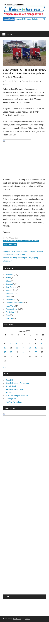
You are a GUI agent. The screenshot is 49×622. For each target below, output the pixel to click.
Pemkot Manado (31, 241)
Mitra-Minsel (10, 300)
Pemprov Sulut (11, 309)
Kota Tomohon (11, 287)
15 (36, 348)
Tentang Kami (11, 399)
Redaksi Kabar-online (30, 81)
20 (23, 352)
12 (17, 348)
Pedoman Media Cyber (15, 389)
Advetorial (9, 275)
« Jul (4, 367)
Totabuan (9, 318)
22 (36, 352)
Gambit (27, 619)
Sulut (8, 315)
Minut (8, 296)
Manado (6, 84)
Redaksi (9, 392)
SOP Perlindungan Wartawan (17, 396)
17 (5, 352)
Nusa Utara (10, 306)
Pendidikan (10, 312)
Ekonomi (9, 284)
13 (23, 348)
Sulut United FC (10, 244)
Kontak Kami (11, 386)
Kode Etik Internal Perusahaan (17, 383)
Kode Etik (9, 380)
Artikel (8, 278)
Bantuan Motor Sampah (13, 241)
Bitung (8, 281)
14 (30, 348)
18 (11, 352)
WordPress (17, 619)
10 (5, 348)
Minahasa (9, 293)
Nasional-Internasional (14, 303)
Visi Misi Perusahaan (14, 402)
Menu (9, 34)
